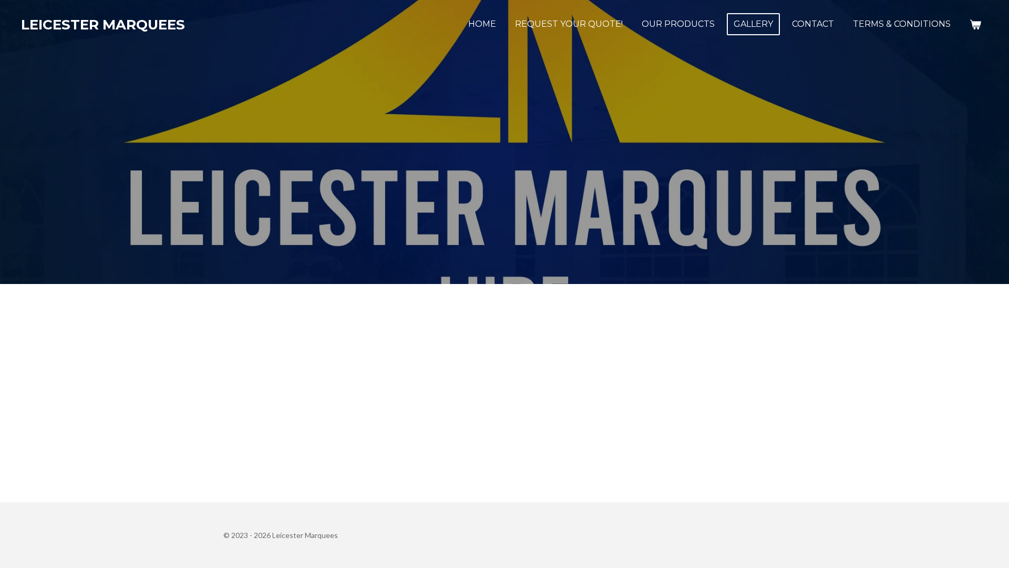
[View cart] (975, 24)
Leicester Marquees (103, 24)
